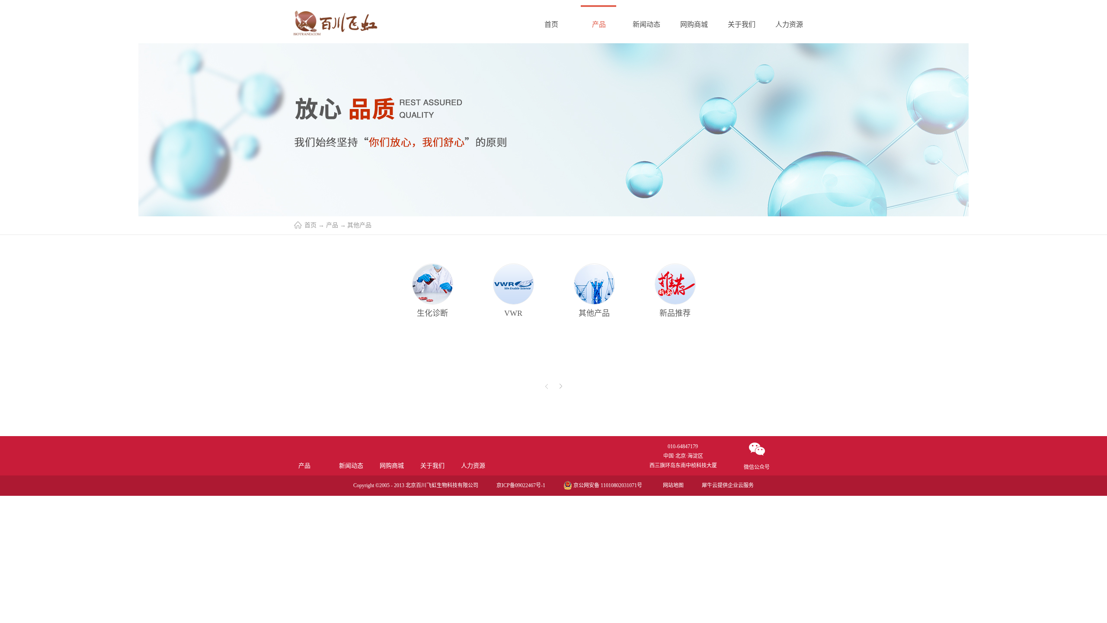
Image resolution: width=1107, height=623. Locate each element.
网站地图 (672, 485)
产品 (332, 225)
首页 (551, 24)
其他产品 (359, 225)
